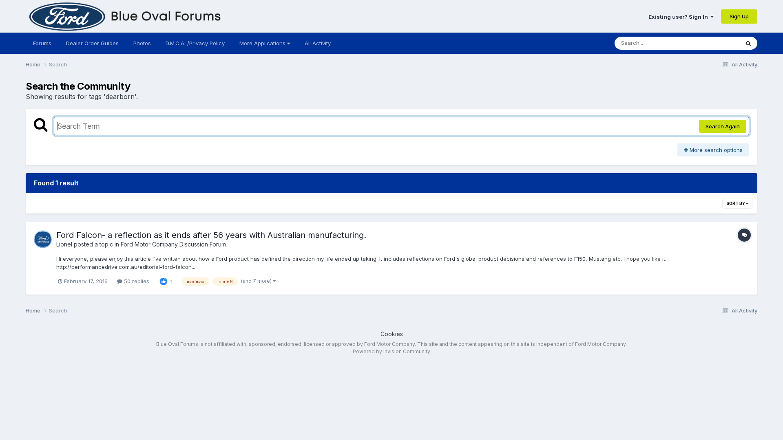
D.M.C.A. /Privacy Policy (195, 43)
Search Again (723, 126)
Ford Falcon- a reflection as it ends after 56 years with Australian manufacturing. (211, 235)
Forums (42, 43)
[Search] (748, 43)
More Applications (263, 43)
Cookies (391, 333)
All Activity (318, 43)
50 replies (135, 281)
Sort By (736, 203)
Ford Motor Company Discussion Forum (173, 244)
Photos (142, 43)
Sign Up (739, 16)
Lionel (64, 244)
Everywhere (714, 43)
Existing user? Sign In (679, 16)
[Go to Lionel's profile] (43, 239)
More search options (715, 150)
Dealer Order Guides (92, 43)
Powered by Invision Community (391, 351)
